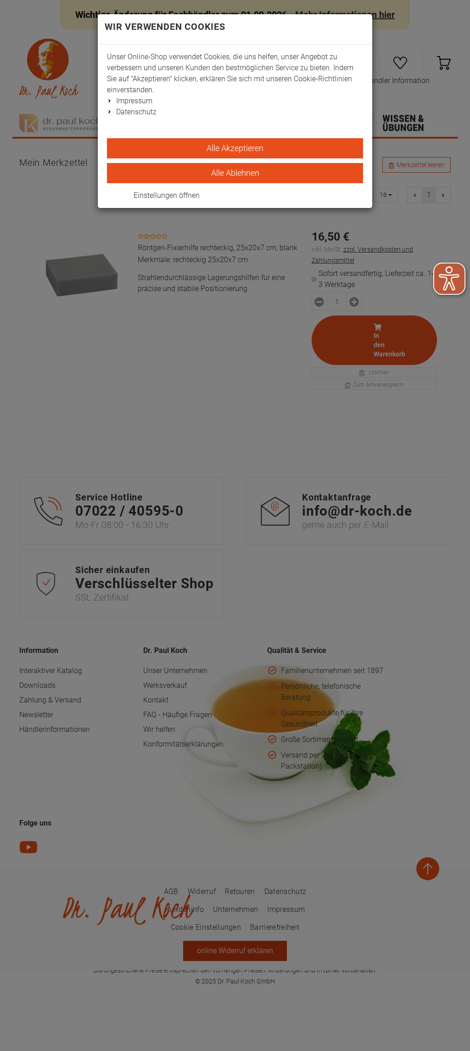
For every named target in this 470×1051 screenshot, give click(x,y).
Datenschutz (136, 111)
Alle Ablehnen (235, 173)
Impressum (134, 100)
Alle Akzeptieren (235, 148)
